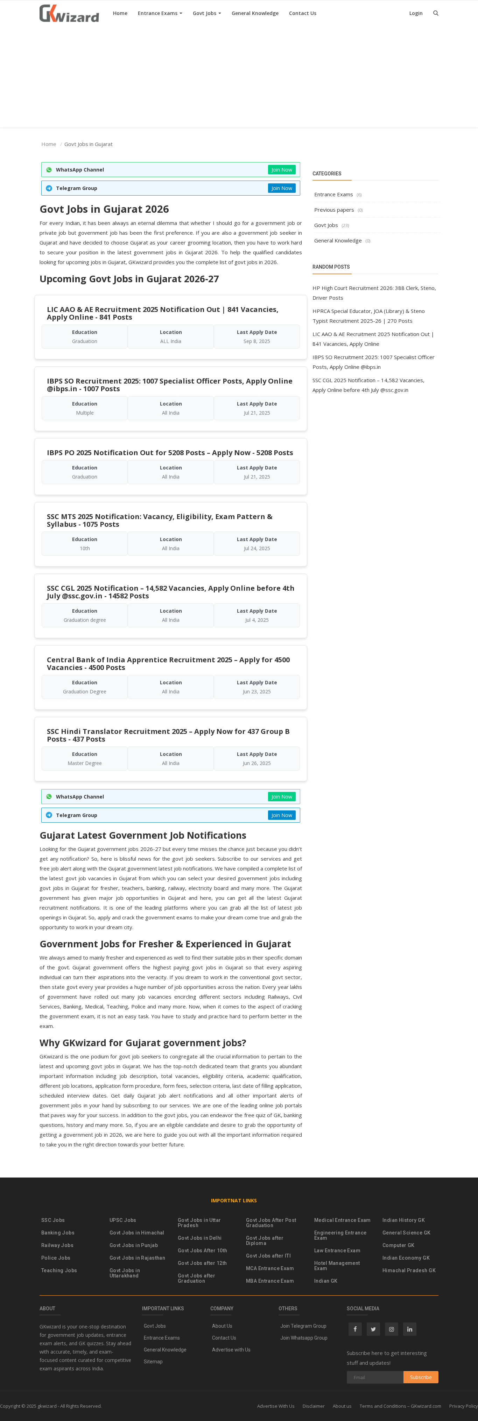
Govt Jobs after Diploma (264, 1241)
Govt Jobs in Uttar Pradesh (199, 1223)
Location (171, 332)
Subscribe (421, 1377)
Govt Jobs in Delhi (200, 1238)
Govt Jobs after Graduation (196, 1278)
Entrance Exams (158, 13)
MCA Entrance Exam (270, 1268)
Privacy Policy (463, 1406)
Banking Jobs (58, 1233)
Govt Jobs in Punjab (134, 1245)
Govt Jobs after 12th (202, 1263)
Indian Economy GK (406, 1258)
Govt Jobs (205, 13)
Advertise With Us (276, 1406)
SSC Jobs (53, 1220)
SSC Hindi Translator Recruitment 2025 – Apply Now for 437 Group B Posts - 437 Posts (168, 735)
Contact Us (302, 13)
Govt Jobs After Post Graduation (271, 1223)
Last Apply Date (257, 332)
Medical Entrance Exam (342, 1220)
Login (416, 13)
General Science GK (406, 1233)
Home (120, 13)
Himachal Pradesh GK (409, 1270)
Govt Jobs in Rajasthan (137, 1258)
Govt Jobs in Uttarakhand (125, 1273)
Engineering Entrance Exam (340, 1235)
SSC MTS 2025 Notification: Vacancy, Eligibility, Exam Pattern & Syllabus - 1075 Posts (160, 520)
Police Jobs (56, 1258)
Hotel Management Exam (337, 1266)
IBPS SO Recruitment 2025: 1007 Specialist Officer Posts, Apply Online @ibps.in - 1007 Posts (170, 384)
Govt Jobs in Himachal (137, 1233)
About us (342, 1406)
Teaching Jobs (59, 1270)
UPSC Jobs (123, 1220)
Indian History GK (403, 1220)
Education (84, 332)
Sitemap (153, 1361)
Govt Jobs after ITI (268, 1256)
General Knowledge (255, 13)
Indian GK (326, 1281)
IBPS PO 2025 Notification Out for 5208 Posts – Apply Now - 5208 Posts (170, 452)
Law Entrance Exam (337, 1250)
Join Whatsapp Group (304, 1338)
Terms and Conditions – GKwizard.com (400, 1406)
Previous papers (334, 209)
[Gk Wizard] (69, 13)
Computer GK (398, 1245)
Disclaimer (314, 1406)
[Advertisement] (239, 78)
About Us (222, 1326)
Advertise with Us (231, 1350)
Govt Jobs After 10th (202, 1250)
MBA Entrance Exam (270, 1281)
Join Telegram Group (303, 1326)
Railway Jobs (57, 1245)
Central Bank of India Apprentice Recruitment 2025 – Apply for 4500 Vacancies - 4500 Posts (168, 663)
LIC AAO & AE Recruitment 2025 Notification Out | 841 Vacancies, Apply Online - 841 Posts (163, 313)
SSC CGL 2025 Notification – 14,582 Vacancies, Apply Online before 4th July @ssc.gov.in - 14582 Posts (171, 591)
